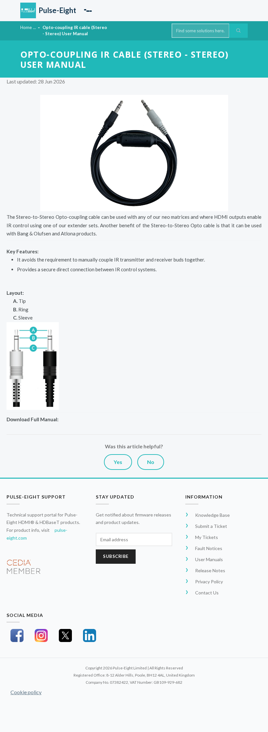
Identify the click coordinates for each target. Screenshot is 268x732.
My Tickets (206, 537)
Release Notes (210, 570)
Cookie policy (26, 692)
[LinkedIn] (89, 635)
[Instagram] (41, 635)
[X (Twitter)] (65, 635)
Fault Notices (208, 548)
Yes (118, 462)
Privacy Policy (209, 581)
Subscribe (115, 556)
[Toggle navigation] (87, 10)
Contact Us (207, 592)
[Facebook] (17, 635)
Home (26, 27)
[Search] (238, 30)
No (150, 462)
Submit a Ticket (211, 526)
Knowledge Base (212, 515)
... (35, 27)
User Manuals (209, 559)
